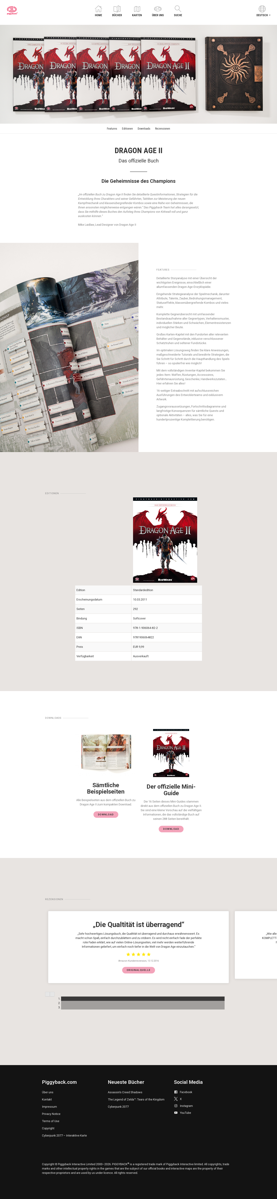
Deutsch (262, 15)
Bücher (117, 15)
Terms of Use (50, 1121)
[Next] (52, 994)
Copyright (48, 1128)
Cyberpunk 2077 (118, 1106)
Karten (137, 15)
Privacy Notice (51, 1114)
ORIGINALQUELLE (139, 970)
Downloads (144, 128)
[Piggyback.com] (12, 13)
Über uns (158, 15)
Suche (178, 15)
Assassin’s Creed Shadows (125, 1092)
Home (98, 15)
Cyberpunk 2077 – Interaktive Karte (64, 1135)
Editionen (127, 128)
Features (112, 128)
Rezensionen (162, 128)
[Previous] (47, 994)
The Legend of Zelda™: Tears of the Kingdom (136, 1099)
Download (106, 814)
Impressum (49, 1106)
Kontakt (47, 1099)
